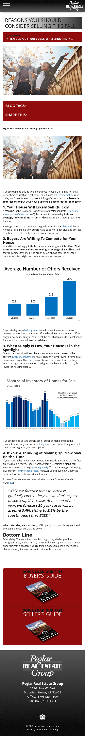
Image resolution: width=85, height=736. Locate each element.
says (10, 482)
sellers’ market (62, 195)
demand (67, 226)
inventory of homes (22, 356)
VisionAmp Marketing (47, 729)
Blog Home (13, 35)
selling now (43, 444)
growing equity (40, 467)
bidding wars (31, 330)
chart (30, 360)
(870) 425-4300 (47, 696)
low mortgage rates (27, 470)
